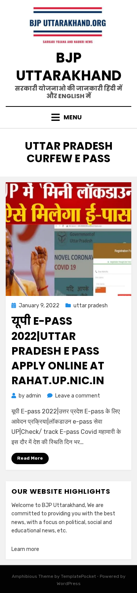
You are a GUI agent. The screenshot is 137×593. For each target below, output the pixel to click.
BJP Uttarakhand (68, 66)
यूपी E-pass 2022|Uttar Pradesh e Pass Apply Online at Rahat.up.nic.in (57, 351)
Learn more (25, 549)
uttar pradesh (90, 305)
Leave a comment (77, 396)
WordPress (69, 583)
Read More (30, 458)
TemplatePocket (78, 576)
